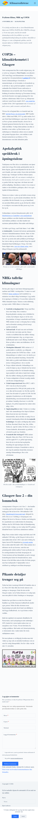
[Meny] (35, 3)
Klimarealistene (19, 3)
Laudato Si (26, 78)
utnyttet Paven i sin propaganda (15, 114)
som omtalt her (30, 101)
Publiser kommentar (10, 764)
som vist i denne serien (21, 246)
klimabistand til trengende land (15, 514)
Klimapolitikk (20, 21)
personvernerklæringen (17, 758)
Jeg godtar (14, 758)
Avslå (23, 816)
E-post (6, 722)
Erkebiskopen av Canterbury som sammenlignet (17, 215)
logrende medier (28, 542)
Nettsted (6, 728)
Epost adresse (6, 806)
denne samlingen (14, 294)
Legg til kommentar (10, 734)
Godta (15, 816)
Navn (6, 715)
